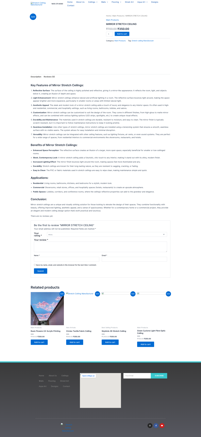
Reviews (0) (49, 76)
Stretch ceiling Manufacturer (143, 41)
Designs (154, 2)
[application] (96, 2)
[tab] (36, 76)
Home (69, 2)
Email (104, 255)
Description (36, 76)
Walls (103, 2)
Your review (41, 239)
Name (37, 255)
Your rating (38, 234)
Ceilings (91, 2)
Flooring (115, 2)
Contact (70, 5)
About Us (80, 2)
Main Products (118, 16)
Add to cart (122, 34)
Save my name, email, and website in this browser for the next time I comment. (66, 265)
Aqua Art (141, 2)
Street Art (129, 2)
